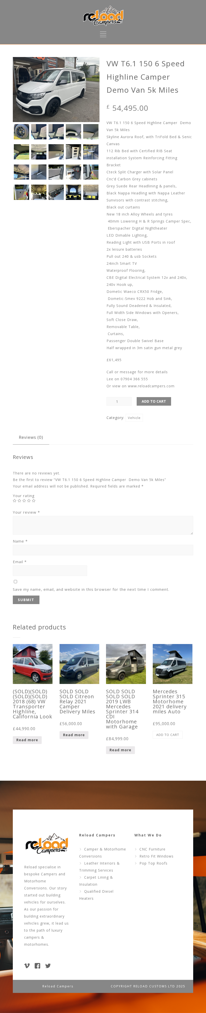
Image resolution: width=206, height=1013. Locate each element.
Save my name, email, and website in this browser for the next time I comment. (91, 589)
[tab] (31, 437)
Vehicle (134, 417)
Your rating (24, 495)
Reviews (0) (31, 437)
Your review (26, 512)
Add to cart (154, 401)
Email (20, 561)
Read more (27, 739)
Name (20, 541)
